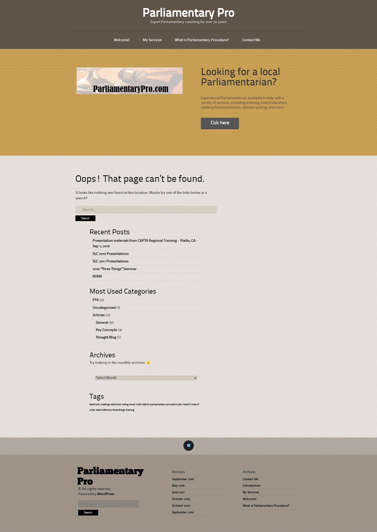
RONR (97, 276)
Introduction (252, 485)
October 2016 (181, 499)
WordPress (105, 494)
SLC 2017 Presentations (110, 261)
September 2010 (183, 512)
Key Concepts (106, 330)
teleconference (104, 410)
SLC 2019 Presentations (111, 253)
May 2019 (178, 485)
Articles (99, 315)
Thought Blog (106, 337)
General (102, 322)
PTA (96, 300)
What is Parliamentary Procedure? (202, 40)
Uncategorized (104, 307)
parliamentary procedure (163, 404)
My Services (152, 40)
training (130, 410)
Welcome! (122, 40)
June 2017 (178, 492)
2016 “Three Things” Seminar (115, 269)
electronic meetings (100, 404)
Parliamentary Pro (189, 13)
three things (119, 410)
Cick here (220, 123)
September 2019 (183, 479)
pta (180, 404)
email (132, 404)
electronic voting (120, 404)
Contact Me (251, 40)
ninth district (142, 404)
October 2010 (181, 505)
